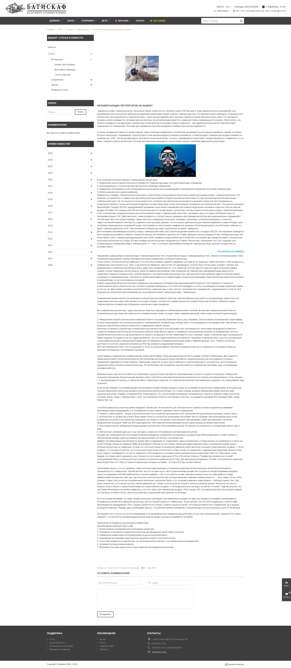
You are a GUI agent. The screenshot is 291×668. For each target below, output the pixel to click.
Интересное (57, 59)
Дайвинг (55, 21)
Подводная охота (59, 90)
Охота (70, 21)
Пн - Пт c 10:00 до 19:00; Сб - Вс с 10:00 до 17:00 (261, 11)
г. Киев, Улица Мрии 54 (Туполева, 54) (170, 639)
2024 (50, 166)
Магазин (123, 21)
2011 (50, 252)
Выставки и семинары (65, 69)
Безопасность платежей (61, 646)
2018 (50, 206)
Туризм (54, 85)
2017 (50, 212)
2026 (50, 153)
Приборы (104, 649)
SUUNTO (140, 21)
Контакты (223, 11)
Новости (52, 47)
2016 (50, 219)
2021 (50, 186)
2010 (50, 258)
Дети (104, 21)
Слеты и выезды (63, 75)
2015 (50, 225)
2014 (50, 232)
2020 (50, 193)
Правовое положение (59, 649)
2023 (50, 173)
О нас (52, 639)
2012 (50, 245)
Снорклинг (88, 21)
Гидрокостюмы (106, 646)
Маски (102, 639)
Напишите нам (159, 652)
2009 (50, 265)
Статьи (51, 54)
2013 (50, 239)
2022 (50, 179)
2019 (50, 199)
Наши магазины (57, 643)
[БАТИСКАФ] (36, 8)
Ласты (102, 643)
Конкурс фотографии (65, 64)
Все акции (159, 21)
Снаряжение (57, 80)
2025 (50, 160)
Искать (80, 112)
